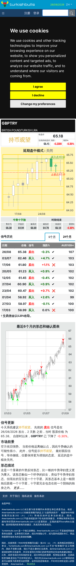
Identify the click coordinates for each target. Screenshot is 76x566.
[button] (70, 4)
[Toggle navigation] (4, 13)
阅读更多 (31, 564)
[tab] (52, 237)
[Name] (71, 12)
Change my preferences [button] (38, 104)
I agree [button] (38, 86)
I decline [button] (38, 95)
